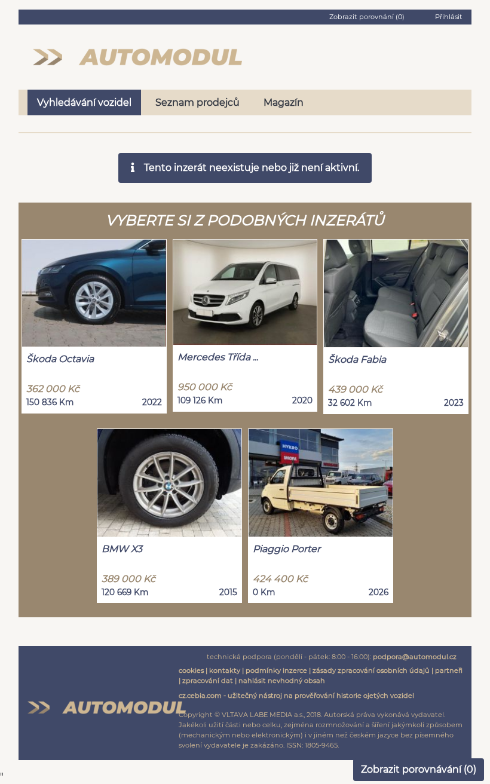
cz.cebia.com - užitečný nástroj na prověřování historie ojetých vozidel (296, 695)
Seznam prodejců (197, 102)
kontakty (224, 670)
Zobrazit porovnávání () (418, 769)
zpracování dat (207, 680)
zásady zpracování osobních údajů (371, 670)
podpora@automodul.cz (415, 657)
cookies (191, 670)
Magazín (284, 102)
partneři (449, 670)
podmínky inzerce (276, 670)
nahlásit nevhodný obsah (281, 680)
